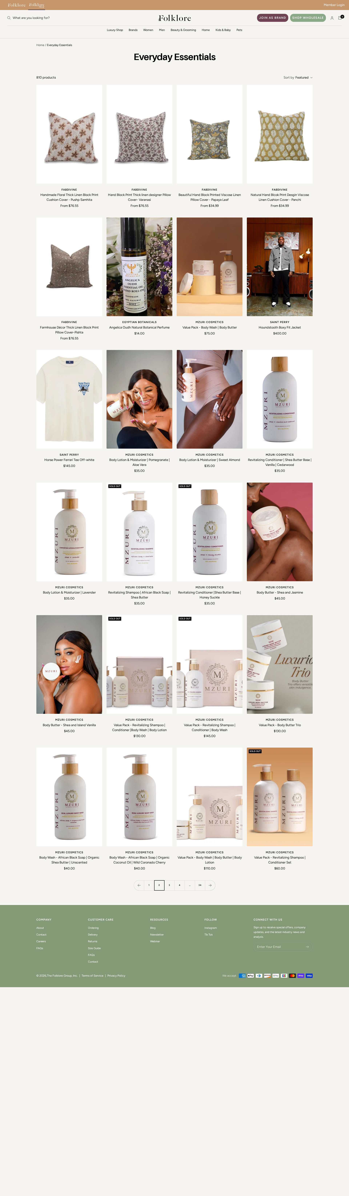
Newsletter (157, 934)
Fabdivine (69, 189)
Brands (133, 30)
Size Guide (94, 948)
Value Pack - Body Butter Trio (280, 725)
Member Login (334, 5)
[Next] (210, 885)
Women (148, 30)
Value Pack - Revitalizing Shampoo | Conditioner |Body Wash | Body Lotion (139, 727)
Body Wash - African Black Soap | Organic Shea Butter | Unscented (69, 859)
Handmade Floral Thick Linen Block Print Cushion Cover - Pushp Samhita (69, 197)
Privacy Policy (116, 975)
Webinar (155, 941)
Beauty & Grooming (183, 30)
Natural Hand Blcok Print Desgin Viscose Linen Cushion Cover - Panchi (280, 197)
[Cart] (340, 17)
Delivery (93, 934)
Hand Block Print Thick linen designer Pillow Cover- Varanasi (139, 197)
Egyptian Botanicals (139, 322)
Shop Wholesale (308, 17)
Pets (239, 30)
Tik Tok (208, 934)
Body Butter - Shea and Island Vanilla (69, 725)
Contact (41, 934)
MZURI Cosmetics (210, 322)
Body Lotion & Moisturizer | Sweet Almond (209, 460)
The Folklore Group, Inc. (62, 975)
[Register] (307, 947)
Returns (92, 941)
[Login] (332, 17)
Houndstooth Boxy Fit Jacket (280, 327)
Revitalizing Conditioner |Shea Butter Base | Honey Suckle (209, 594)
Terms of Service (92, 975)
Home (206, 30)
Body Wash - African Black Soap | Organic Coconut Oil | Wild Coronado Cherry (139, 859)
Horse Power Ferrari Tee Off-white (69, 460)
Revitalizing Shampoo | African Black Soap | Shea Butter (139, 594)
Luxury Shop (115, 30)
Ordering (93, 928)
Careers (41, 941)
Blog (153, 928)
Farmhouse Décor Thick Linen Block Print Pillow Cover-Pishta (69, 329)
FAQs (39, 948)
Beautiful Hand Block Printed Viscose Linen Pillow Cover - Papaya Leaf (209, 197)
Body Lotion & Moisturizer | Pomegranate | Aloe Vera (139, 462)
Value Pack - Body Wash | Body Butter (209, 327)
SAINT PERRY (279, 322)
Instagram (210, 928)
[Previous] (139, 885)
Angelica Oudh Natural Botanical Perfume (139, 327)
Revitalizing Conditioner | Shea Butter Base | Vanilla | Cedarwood (280, 462)
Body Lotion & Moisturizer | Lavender (69, 592)
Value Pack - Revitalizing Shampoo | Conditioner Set (280, 859)
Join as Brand (272, 17)
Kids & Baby (223, 30)
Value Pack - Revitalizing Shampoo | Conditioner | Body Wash (209, 727)
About (40, 928)
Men (162, 30)
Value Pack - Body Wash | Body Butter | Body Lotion (210, 859)
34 (200, 885)
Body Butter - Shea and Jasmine (280, 592)
